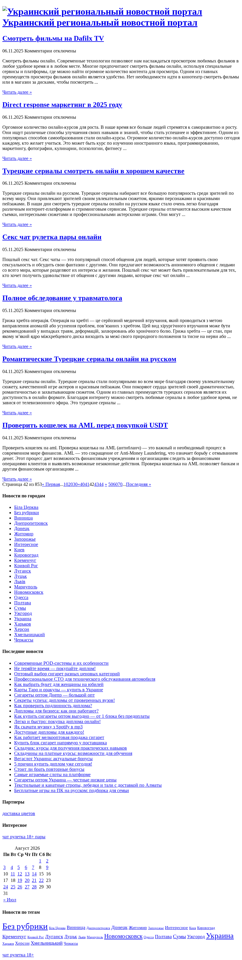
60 (115, 484)
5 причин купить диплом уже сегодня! (53, 763)
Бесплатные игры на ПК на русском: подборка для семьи (71, 790)
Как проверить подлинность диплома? (53, 705)
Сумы (20, 608)
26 (19, 886)
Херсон (21, 629)
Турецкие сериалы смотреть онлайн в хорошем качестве (93, 171)
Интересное (26, 544)
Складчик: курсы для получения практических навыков (70, 747)
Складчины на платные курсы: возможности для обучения (73, 753)
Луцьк (20, 576)
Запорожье (25, 539)
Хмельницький (29, 634)
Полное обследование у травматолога (62, 298)
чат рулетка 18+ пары (23, 836)
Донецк (22, 528)
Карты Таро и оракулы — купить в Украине (58, 689)
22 (41, 880)
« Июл (9, 899)
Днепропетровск (31, 523)
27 (27, 886)
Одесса (21, 597)
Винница (23, 517)
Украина (22, 618)
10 (65, 484)
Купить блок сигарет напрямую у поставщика (60, 742)
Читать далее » (17, 92)
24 (5, 886)
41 (87, 484)
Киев (19, 549)
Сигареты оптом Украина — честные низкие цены (65, 779)
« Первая (51, 484)
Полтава (22, 602)
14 (34, 873)
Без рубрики (26, 512)
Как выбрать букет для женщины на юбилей (59, 684)
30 (75, 484)
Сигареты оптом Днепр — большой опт (54, 694)
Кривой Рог (26, 565)
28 (34, 886)
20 (70, 484)
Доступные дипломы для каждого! (49, 732)
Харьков (22, 623)
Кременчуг (25, 560)
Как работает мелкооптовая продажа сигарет (59, 737)
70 (120, 484)
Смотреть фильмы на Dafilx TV (53, 38)
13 (27, 873)
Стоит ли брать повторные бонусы (49, 769)
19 (19, 880)
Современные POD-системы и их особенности (61, 663)
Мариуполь (25, 586)
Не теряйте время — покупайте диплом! (55, 668)
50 (110, 484)
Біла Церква (26, 507)
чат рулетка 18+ (18, 954)
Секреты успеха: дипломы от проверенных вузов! (64, 700)
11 (13, 873)
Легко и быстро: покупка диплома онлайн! (57, 721)
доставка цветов (18, 813)
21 (34, 880)
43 (96, 484)
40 (82, 484)
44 (101, 484)
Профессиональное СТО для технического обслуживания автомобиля (84, 679)
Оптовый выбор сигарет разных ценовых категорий (67, 673)
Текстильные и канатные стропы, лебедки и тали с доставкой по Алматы (88, 785)
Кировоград (26, 554)
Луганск (22, 570)
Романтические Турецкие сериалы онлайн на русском (89, 359)
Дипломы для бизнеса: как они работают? (56, 710)
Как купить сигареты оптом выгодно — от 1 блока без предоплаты (82, 716)
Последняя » (138, 484)
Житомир (23, 533)
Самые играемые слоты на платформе (52, 774)
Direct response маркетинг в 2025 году (62, 104)
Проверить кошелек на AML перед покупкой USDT (85, 425)
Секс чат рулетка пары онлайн (52, 237)
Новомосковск (28, 592)
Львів (19, 581)
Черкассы (23, 639)
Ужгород (23, 613)
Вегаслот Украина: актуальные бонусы (53, 758)
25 (13, 886)
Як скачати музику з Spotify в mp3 (48, 726)
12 (19, 873)
